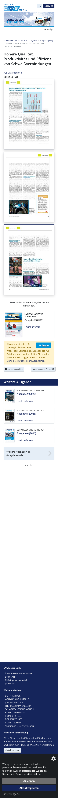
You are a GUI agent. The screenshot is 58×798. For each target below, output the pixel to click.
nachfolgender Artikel (42, 369)
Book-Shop (10, 676)
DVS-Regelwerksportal (16, 680)
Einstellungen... (11, 794)
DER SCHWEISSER (13, 719)
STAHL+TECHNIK (13, 722)
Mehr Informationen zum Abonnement (26, 360)
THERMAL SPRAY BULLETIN (18, 705)
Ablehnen (29, 781)
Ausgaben (33, 41)
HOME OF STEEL (13, 715)
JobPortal (9, 683)
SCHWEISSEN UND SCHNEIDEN (15, 41)
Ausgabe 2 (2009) (46, 41)
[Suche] (39, 6)
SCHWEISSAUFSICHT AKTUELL (19, 709)
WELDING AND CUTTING (17, 699)
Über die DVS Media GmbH (18, 673)
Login (45, 345)
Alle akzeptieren (29, 788)
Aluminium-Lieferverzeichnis (19, 725)
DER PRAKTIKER (13, 695)
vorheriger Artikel (15, 369)
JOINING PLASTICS (14, 702)
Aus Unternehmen (13, 72)
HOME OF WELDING (15, 712)
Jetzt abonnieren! (12, 750)
